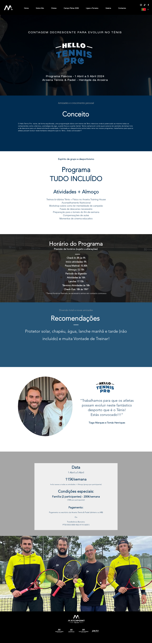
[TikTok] (144, 4)
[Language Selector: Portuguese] (145, 9)
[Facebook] (148, 4)
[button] (54, 8)
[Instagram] (140, 4)
